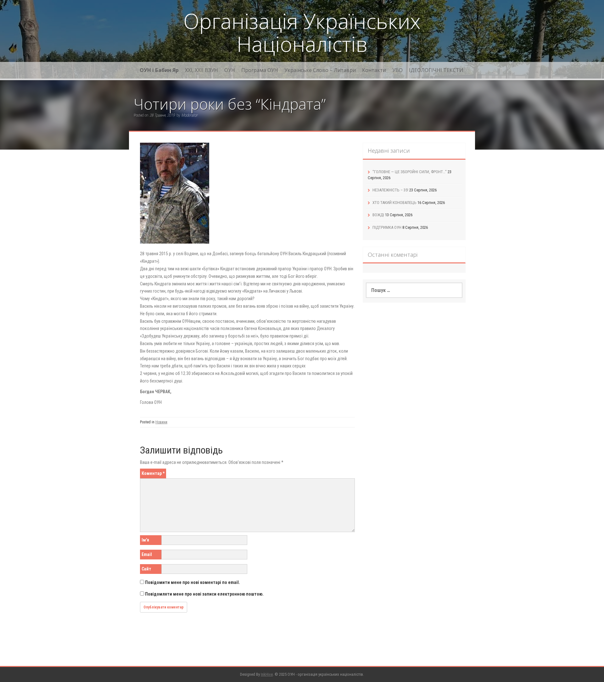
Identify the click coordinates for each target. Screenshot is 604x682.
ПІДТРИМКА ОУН (386, 227)
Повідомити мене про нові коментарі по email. (192, 582)
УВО (397, 70)
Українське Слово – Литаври (320, 70)
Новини (161, 422)
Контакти (374, 70)
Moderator (189, 115)
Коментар (153, 473)
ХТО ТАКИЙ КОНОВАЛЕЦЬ (394, 202)
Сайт (146, 568)
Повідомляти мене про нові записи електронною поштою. (204, 594)
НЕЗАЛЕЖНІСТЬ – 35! (390, 190)
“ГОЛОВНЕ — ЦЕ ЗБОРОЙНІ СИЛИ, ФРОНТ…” (409, 171)
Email (147, 554)
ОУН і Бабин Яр (159, 70)
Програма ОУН (259, 70)
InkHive (267, 674)
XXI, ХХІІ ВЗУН (201, 70)
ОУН (229, 70)
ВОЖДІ (378, 214)
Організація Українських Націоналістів (302, 32)
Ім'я (145, 539)
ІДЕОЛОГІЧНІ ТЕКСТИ (436, 70)
